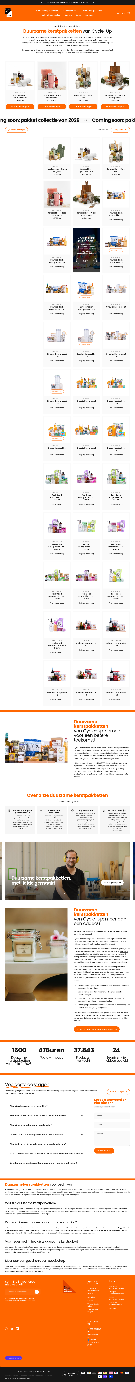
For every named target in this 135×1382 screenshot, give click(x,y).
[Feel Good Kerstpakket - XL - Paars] (86, 575)
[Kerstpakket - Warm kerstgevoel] (115, 76)
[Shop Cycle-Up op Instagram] (6, 1328)
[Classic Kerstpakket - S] (57, 430)
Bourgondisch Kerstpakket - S (116, 261)
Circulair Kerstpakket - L (116, 308)
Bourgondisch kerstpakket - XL (57, 308)
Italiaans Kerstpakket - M (116, 644)
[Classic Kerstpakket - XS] (116, 430)
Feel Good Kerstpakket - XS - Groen (116, 596)
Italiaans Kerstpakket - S (57, 693)
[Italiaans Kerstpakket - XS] (116, 674)
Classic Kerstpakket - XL (86, 449)
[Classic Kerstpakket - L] (86, 383)
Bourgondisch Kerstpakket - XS (86, 308)
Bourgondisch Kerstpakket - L (116, 214)
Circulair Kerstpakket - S (86, 355)
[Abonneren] (37, 1292)
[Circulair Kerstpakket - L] (116, 288)
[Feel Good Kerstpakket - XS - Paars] (57, 625)
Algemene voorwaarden (93, 1289)
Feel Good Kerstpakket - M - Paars (56, 546)
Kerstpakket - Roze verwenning (52, 96)
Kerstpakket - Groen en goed (57, 170)
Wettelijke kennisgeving (24, 1378)
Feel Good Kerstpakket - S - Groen (86, 546)
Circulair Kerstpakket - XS (57, 402)
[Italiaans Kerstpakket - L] (86, 625)
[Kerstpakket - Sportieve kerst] (20, 76)
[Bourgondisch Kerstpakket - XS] (86, 288)
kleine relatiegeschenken (101, 1001)
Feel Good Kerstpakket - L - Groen (57, 497)
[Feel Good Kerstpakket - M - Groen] (116, 477)
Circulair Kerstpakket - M (57, 355)
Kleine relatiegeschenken (116, 1298)
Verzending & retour (93, 1305)
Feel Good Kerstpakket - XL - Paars (86, 596)
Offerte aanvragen (20, 106)
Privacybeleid (23, 1375)
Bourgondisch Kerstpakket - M (57, 261)
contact (109, 50)
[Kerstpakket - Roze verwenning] (52, 76)
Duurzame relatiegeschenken (116, 1287)
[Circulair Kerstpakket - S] (86, 335)
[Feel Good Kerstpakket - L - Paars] (86, 477)
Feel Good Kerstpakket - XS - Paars (57, 645)
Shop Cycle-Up (20, 92)
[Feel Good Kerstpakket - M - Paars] (57, 526)
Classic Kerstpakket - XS (116, 449)
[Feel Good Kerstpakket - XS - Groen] (116, 575)
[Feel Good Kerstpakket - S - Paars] (116, 526)
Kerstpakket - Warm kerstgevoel (115, 96)
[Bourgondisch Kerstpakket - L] (116, 194)
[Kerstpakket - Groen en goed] (57, 151)
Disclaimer (91, 1297)
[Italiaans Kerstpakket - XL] (86, 674)
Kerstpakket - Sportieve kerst (20, 96)
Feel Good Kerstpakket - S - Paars (116, 546)
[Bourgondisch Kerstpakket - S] (116, 241)
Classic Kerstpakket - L (86, 402)
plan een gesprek (116, 826)
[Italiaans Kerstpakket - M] (116, 625)
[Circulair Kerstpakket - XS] (57, 383)
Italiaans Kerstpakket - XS (116, 693)
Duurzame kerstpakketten (115, 1304)
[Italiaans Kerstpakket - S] (57, 674)
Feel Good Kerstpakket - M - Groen (116, 497)
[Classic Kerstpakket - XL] (86, 430)
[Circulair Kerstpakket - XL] (116, 335)
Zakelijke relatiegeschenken (116, 1293)
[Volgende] (93, 2)
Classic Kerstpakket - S (56, 449)
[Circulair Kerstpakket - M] (57, 335)
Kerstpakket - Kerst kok (83, 96)
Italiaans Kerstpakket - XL (86, 693)
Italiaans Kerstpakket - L (86, 644)
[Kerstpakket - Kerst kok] (83, 76)
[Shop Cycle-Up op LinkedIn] (17, 1328)
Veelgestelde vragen (92, 1310)
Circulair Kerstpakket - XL (116, 355)
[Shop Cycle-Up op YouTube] (12, 1328)
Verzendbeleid (48, 1375)
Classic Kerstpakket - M (116, 402)
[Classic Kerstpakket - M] (116, 383)
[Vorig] (41, 2)
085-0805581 (95, 1329)
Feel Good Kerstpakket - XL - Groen (57, 596)
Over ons (112, 1308)
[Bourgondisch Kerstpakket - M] (57, 241)
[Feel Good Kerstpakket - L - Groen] (57, 477)
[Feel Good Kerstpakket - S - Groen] (86, 526)
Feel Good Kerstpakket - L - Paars (86, 497)
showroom (123, 824)
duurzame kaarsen (119, 972)
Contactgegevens (10, 1378)
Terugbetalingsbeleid (11, 1375)
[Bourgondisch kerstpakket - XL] (57, 288)
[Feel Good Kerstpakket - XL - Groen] (57, 575)
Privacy (90, 1301)
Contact (90, 1294)
